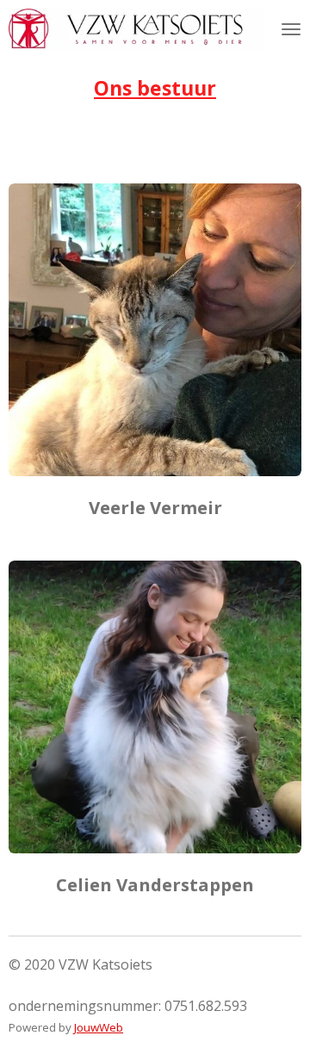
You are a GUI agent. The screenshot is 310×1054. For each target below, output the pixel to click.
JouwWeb (98, 1027)
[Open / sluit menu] (291, 29)
